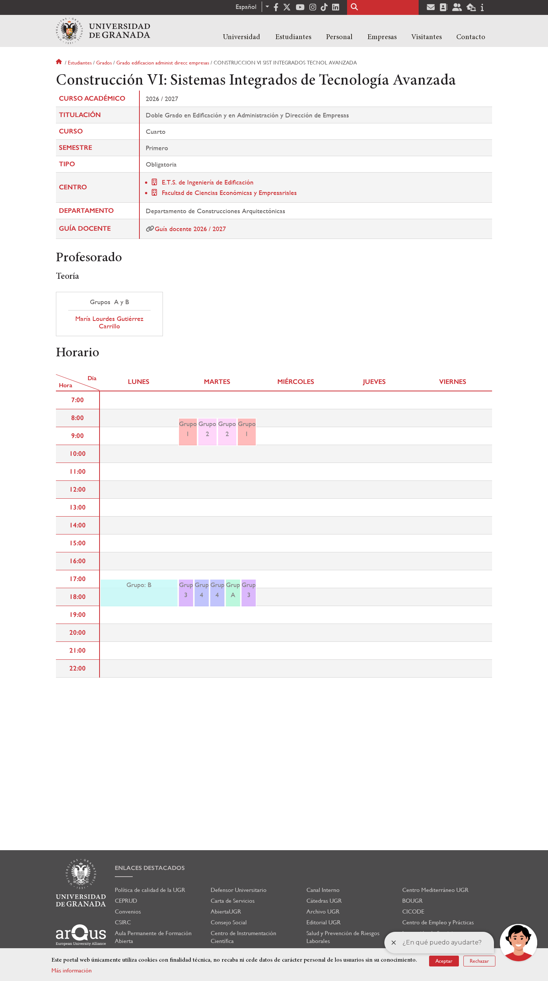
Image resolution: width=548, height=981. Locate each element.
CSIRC (123, 922)
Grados (104, 63)
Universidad (241, 37)
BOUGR (412, 900)
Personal (339, 37)
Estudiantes (293, 37)
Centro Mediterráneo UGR (435, 889)
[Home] (103, 31)
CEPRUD (126, 900)
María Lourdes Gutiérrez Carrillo (109, 322)
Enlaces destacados (150, 867)
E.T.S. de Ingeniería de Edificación (207, 182)
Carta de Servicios (233, 900)
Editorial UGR (323, 922)
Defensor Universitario (239, 889)
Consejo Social (229, 922)
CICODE (413, 911)
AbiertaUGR (226, 911)
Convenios (128, 911)
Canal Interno (323, 889)
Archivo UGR (323, 911)
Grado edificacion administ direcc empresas (162, 63)
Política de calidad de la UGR (150, 889)
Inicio (59, 62)
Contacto (470, 37)
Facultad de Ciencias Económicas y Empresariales (229, 192)
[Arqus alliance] (81, 935)
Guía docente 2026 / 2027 (190, 229)
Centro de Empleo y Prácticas (438, 922)
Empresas (382, 37)
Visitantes (426, 37)
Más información (71, 970)
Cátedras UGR (324, 900)
